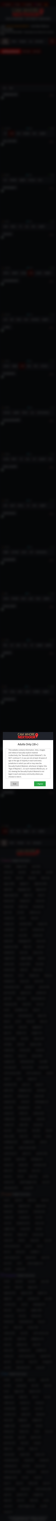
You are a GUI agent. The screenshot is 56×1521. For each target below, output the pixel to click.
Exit (14, 784)
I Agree (40, 784)
